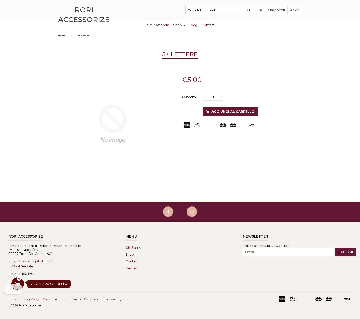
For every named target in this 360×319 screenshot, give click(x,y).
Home (62, 35)
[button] (17, 283)
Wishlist (132, 268)
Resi (64, 299)
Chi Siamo (133, 248)
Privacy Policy (30, 299)
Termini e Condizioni (84, 299)
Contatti (132, 261)
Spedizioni (50, 299)
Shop (130, 254)
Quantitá (189, 97)
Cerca (12, 299)
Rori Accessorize (84, 14)
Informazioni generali (116, 299)
